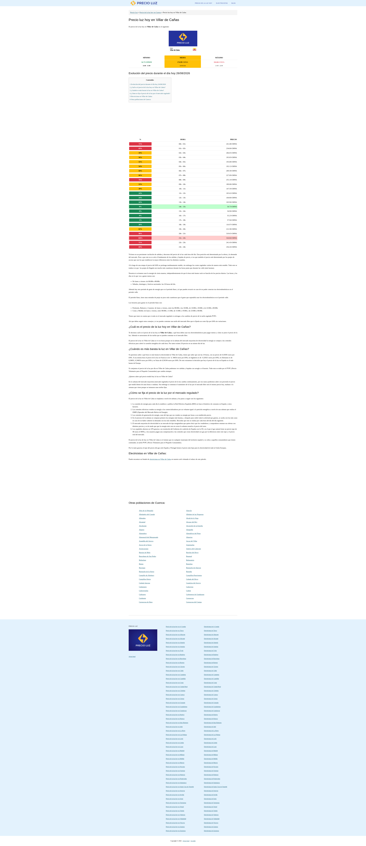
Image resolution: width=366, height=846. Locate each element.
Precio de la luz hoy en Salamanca (176, 783)
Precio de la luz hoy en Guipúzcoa (176, 711)
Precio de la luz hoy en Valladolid (176, 819)
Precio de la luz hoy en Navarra (175, 767)
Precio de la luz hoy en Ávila (174, 650)
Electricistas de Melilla (211, 759)
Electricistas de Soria (210, 799)
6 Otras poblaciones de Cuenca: (140, 99)
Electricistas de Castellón (211, 678)
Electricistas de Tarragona (211, 803)
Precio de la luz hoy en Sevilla (175, 795)
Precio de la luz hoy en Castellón (176, 678)
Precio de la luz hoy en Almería (175, 642)
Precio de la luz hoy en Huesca (175, 719)
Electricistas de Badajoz (211, 654)
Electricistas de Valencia (211, 815)
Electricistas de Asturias (211, 646)
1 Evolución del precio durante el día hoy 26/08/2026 (148, 84)
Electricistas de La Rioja (211, 731)
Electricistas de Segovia (211, 791)
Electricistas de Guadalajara (212, 707)
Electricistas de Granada (211, 703)
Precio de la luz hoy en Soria (174, 799)
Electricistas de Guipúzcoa (212, 711)
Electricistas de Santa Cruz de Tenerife (215, 787)
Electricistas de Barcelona (211, 658)
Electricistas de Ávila (210, 650)
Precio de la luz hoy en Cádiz (174, 670)
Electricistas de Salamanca (212, 783)
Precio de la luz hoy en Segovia (175, 791)
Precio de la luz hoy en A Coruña (176, 626)
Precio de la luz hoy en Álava (175, 630)
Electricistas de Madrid (211, 751)
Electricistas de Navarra (211, 767)
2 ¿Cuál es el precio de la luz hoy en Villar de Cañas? (147, 87)
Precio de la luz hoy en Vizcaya (175, 823)
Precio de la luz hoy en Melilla (175, 759)
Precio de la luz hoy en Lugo (174, 747)
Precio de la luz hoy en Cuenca (150, 12)
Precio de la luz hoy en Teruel (175, 807)
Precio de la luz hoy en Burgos (175, 662)
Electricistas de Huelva (211, 715)
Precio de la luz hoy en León (174, 739)
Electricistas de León (210, 739)
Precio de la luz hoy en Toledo (175, 811)
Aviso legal (132, 656)
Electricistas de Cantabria (211, 674)
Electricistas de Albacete (211, 634)
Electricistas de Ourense (211, 771)
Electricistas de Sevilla (210, 795)
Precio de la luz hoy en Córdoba (175, 690)
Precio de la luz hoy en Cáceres (175, 666)
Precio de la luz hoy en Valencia (175, 815)
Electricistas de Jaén (210, 727)
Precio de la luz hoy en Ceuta (174, 682)
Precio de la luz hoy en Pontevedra (176, 779)
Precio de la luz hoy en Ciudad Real (176, 686)
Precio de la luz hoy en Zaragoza (176, 831)
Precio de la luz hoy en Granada (175, 703)
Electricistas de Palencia (211, 775)
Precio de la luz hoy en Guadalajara (176, 707)
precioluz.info (144, 3)
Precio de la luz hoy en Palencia (175, 775)
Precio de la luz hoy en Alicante (175, 638)
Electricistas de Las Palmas (212, 735)
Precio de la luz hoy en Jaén (174, 727)
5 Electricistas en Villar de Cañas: (141, 96)
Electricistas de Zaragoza (211, 831)
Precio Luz (134, 12)
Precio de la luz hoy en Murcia (175, 763)
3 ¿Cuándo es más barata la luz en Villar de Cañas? (147, 90)
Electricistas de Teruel (210, 807)
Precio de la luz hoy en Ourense (175, 771)
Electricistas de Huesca (211, 719)
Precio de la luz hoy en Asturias (175, 646)
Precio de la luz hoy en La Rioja (175, 731)
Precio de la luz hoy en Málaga (175, 755)
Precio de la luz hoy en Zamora (175, 827)
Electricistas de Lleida (210, 743)
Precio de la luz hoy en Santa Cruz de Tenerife (180, 787)
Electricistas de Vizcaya (211, 823)
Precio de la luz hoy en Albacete (175, 634)
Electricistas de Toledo (211, 811)
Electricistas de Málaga (211, 755)
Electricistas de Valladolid (211, 819)
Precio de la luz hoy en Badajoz (175, 654)
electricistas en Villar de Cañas (160, 459)
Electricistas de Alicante (211, 638)
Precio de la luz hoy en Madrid (175, 751)
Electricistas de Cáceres (211, 666)
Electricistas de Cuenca (211, 695)
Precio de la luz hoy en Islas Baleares (177, 723)
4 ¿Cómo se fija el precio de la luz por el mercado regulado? (150, 93)
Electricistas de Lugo (210, 747)
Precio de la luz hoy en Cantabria (176, 674)
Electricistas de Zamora (211, 827)
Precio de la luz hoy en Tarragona (176, 803)
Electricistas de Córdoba (211, 690)
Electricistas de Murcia (211, 763)
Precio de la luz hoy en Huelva (175, 715)
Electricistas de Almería (211, 642)
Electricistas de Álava (210, 630)
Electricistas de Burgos (211, 662)
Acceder (193, 841)
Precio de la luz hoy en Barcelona (176, 658)
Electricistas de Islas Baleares (213, 723)
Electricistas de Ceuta (210, 682)
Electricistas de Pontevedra (212, 779)
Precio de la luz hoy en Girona (175, 699)
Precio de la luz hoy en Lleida (175, 743)
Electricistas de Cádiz (210, 670)
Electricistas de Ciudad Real (212, 686)
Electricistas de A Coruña (211, 626)
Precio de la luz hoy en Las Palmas (176, 735)
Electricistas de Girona (211, 699)
